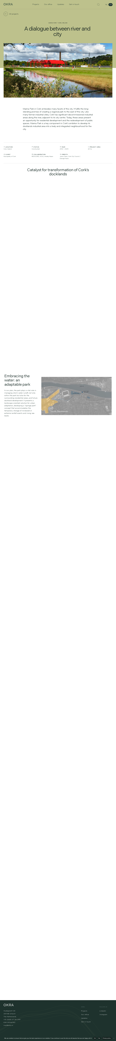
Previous (7, 236)
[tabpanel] (58, 238)
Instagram (103, 1014)
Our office (48, 4)
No (99, 1038)
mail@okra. (8, 1025)
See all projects (86, 1002)
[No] (114, 1038)
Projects (35, 4)
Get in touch (74, 4)
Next (109, 236)
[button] (10, 14)
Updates (60, 4)
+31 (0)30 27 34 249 (12, 1019)
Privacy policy (107, 1038)
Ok (95, 1038)
